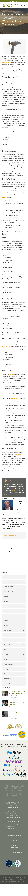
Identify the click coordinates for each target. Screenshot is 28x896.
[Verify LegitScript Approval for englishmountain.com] (9, 863)
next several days (15, 398)
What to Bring (14, 843)
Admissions (14, 845)
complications (6, 346)
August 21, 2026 (14, 695)
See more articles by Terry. (11, 535)
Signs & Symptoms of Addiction (14, 835)
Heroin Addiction (12, 29)
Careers (14, 850)
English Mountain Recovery (17, 467)
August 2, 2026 (14, 706)
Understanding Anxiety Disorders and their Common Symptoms (16, 702)
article (12, 374)
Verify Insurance (14, 847)
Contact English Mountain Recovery (14, 852)
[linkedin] (12, 795)
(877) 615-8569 (14, 1)
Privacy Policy (14, 879)
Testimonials (14, 840)
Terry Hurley (7, 27)
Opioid (5, 29)
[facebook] (7, 795)
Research (16, 454)
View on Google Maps (13, 808)
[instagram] (20, 795)
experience (17, 435)
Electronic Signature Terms (17, 881)
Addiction (17, 27)
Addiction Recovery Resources (14, 838)
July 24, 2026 (13, 716)
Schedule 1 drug (6, 63)
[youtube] (16, 795)
